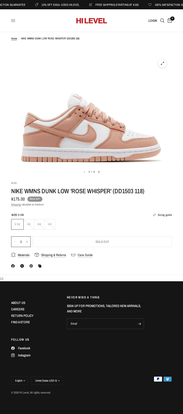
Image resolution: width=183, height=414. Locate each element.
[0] (169, 20)
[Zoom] (162, 63)
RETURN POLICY (22, 315)
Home (14, 38)
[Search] (162, 20)
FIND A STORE (20, 322)
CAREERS (17, 309)
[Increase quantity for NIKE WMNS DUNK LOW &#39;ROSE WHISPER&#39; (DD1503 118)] (27, 242)
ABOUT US (18, 302)
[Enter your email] (139, 323)
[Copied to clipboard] (40, 266)
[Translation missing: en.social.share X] (23, 266)
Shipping (16, 204)
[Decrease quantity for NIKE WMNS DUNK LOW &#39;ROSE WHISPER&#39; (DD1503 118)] (14, 242)
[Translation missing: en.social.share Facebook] (14, 266)
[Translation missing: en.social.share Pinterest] (32, 266)
